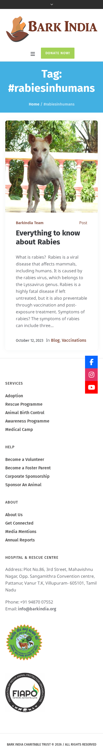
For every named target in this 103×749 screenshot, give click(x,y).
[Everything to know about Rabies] (51, 166)
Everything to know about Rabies (48, 237)
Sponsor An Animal (23, 484)
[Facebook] (91, 362)
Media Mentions (20, 531)
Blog (55, 340)
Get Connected (19, 523)
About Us (14, 514)
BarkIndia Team (30, 222)
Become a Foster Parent (28, 467)
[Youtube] (91, 387)
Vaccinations (74, 340)
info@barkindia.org (37, 608)
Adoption (14, 395)
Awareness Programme (27, 421)
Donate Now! (57, 53)
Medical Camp (19, 429)
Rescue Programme (24, 404)
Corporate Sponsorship (27, 476)
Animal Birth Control (24, 412)
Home (34, 104)
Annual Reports (20, 539)
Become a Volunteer (24, 459)
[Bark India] (51, 29)
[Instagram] (91, 374)
